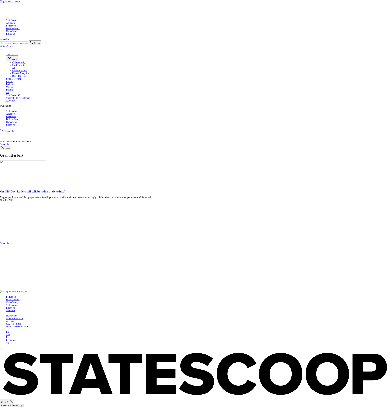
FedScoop (11, 25)
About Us (27, 291)
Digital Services (19, 76)
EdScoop (10, 34)
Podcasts (10, 84)
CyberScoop (12, 31)
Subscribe (9, 131)
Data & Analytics (20, 73)
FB (7, 331)
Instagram (11, 340)
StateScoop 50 (13, 95)
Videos (9, 87)
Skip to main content (10, 1)
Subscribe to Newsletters (18, 98)
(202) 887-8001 (13, 324)
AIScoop (10, 23)
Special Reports (13, 78)
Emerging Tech (19, 70)
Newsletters (11, 315)
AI (13, 67)
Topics (9, 54)
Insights (10, 89)
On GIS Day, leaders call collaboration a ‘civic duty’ (32, 191)
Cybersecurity (19, 62)
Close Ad (5, 402)
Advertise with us (14, 318)
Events (9, 81)
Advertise (4, 39)
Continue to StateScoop (11, 405)
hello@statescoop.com (17, 326)
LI (7, 337)
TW (8, 334)
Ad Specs (10, 321)
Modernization (19, 65)
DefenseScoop (13, 28)
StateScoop (11, 20)
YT (7, 342)
